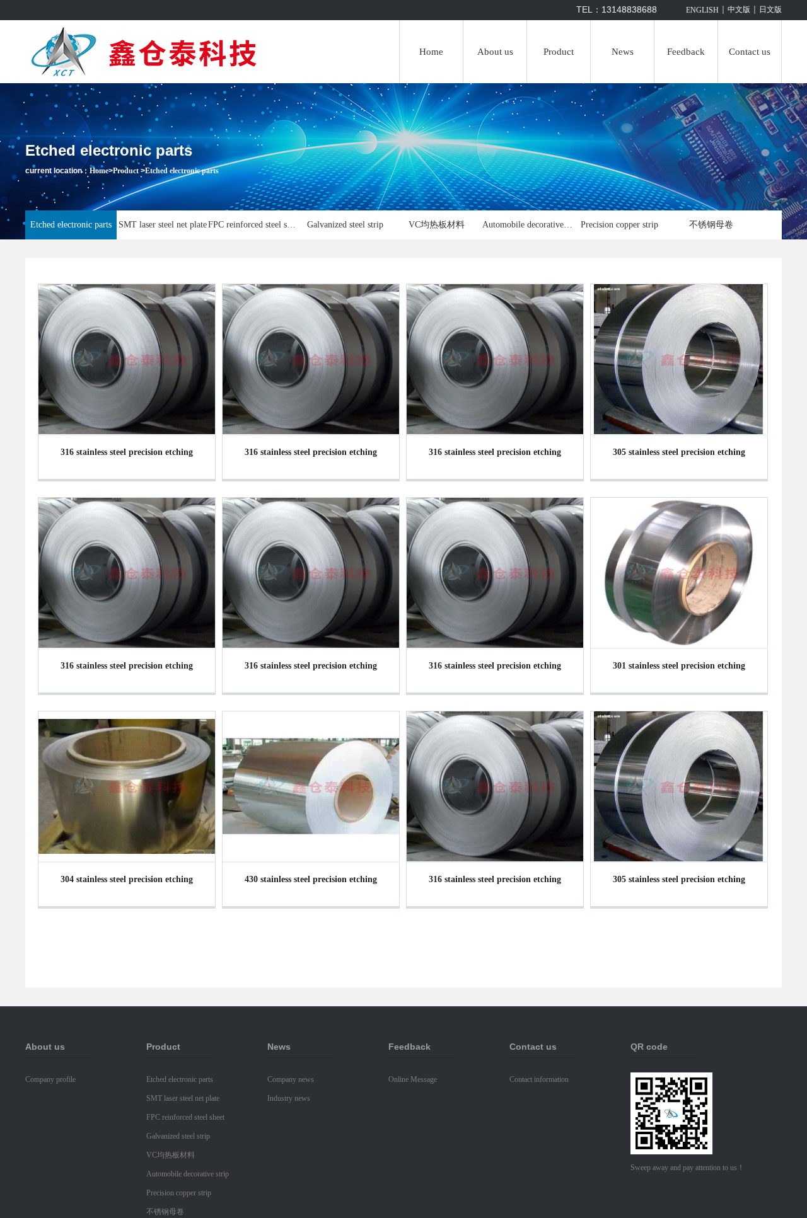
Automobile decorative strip (528, 224)
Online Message (412, 1079)
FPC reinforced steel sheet (253, 224)
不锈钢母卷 (711, 224)
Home (431, 52)
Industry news (288, 1098)
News (623, 52)
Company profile (50, 1079)
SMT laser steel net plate (163, 224)
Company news (290, 1079)
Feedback (686, 52)
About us (495, 52)
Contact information (539, 1079)
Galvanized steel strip (345, 224)
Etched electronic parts (182, 170)
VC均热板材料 (437, 224)
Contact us (749, 52)
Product (558, 52)
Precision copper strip (619, 224)
